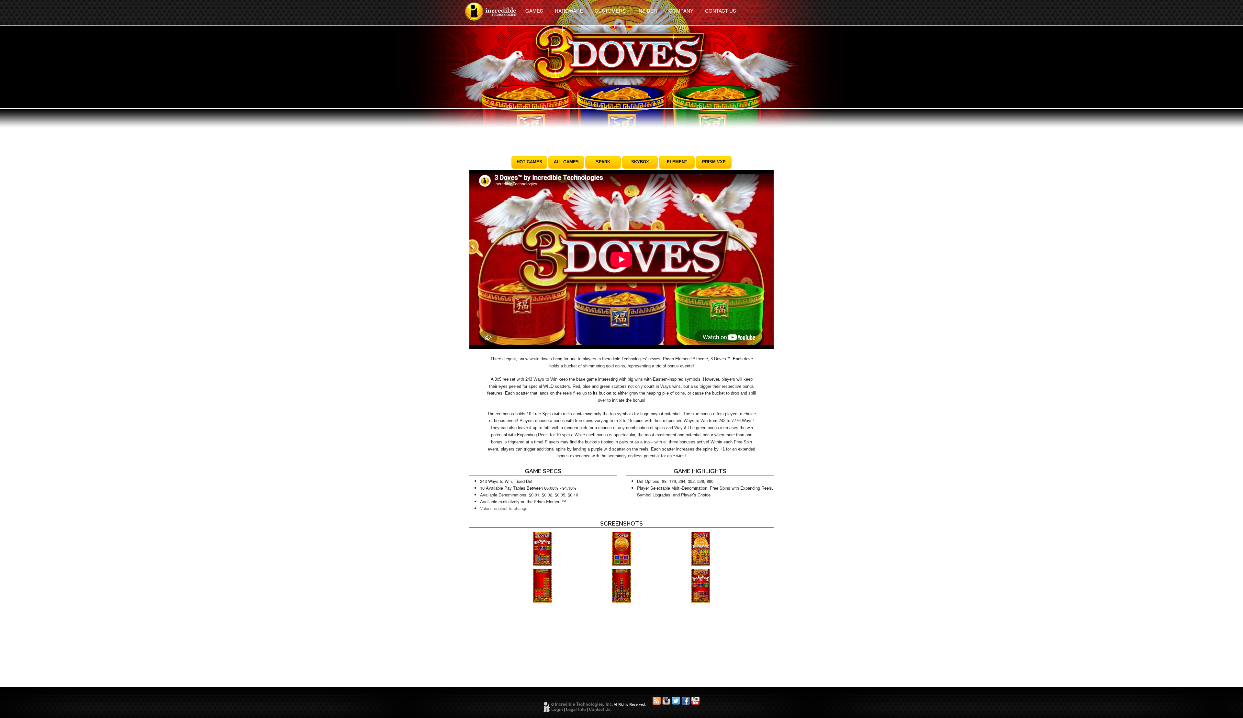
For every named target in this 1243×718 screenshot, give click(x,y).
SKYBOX (640, 161)
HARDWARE (569, 10)
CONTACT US (720, 10)
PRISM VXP (714, 161)
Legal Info (576, 709)
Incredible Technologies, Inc (583, 704)
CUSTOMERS (610, 10)
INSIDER (647, 10)
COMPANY (681, 10)
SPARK (603, 161)
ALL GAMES (566, 161)
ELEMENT (677, 161)
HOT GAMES (529, 161)
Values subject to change (503, 508)
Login (557, 709)
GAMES (534, 10)
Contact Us (599, 709)
